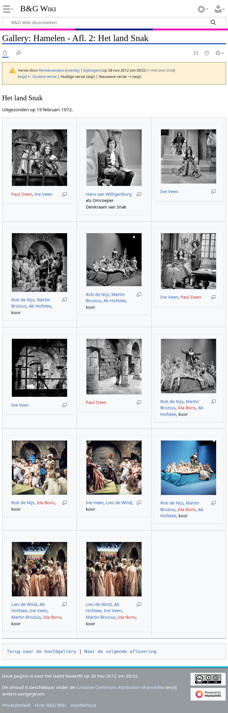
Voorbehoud (83, 705)
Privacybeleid (16, 705)
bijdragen (91, 70)
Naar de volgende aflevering (120, 651)
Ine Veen (43, 194)
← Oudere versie (42, 76)
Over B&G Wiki (50, 705)
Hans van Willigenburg (109, 194)
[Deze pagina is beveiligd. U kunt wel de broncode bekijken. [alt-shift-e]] (196, 53)
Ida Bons (187, 407)
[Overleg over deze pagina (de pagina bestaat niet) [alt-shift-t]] (18, 53)
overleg (73, 70)
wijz (22, 76)
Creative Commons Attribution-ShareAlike (120, 687)
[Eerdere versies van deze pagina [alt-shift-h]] (207, 53)
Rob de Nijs (22, 300)
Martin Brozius (26, 617)
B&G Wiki (38, 8)
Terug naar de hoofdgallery (41, 651)
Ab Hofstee (40, 306)
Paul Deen (21, 194)
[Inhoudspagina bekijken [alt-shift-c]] (5, 53)
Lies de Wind (119, 502)
